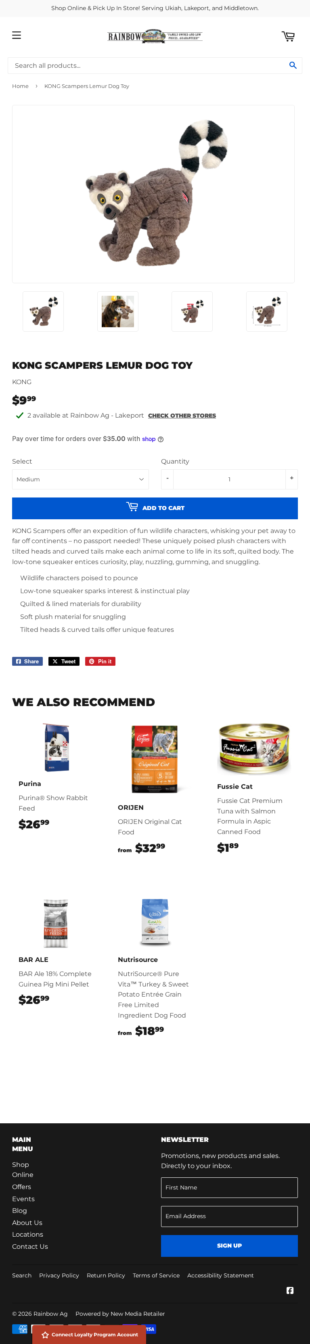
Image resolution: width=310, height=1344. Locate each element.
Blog (19, 1210)
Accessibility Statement (220, 1275)
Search (21, 1275)
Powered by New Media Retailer (120, 1314)
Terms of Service (156, 1275)
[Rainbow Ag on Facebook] (290, 1291)
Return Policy (106, 1275)
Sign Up (229, 1245)
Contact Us (30, 1246)
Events (23, 1199)
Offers (21, 1187)
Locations (27, 1234)
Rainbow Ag (51, 1314)
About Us (27, 1223)
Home (20, 86)
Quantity (175, 461)
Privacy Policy (59, 1275)
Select (22, 461)
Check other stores (182, 415)
